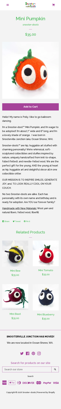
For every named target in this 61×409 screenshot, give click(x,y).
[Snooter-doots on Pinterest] (33, 354)
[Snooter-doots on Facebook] (27, 354)
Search (30, 376)
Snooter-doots (29, 392)
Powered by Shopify (46, 392)
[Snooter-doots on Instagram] (39, 354)
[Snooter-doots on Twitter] (22, 354)
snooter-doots (30, 24)
